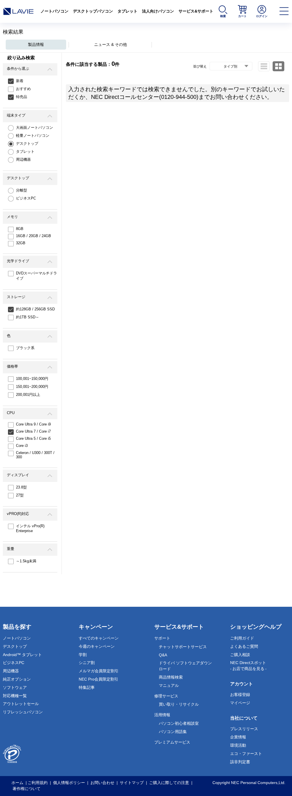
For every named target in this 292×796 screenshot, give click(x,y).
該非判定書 (240, 762)
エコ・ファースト (246, 753)
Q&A (163, 655)
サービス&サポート (196, 11)
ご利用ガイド (242, 638)
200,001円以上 (28, 394)
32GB (20, 243)
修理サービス (166, 696)
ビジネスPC (26, 198)
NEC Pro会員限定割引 (98, 679)
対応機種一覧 (15, 695)
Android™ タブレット (22, 654)
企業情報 (238, 737)
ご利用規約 (38, 782)
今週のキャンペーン (97, 646)
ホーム (17, 782)
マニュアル (169, 685)
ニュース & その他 (110, 44)
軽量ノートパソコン (32, 135)
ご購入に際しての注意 (169, 782)
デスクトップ (27, 143)
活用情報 (162, 714)
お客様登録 (240, 694)
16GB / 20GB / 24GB (33, 236)
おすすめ (23, 89)
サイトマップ (132, 782)
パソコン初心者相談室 (179, 723)
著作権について (26, 788)
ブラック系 (25, 348)
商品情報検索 (171, 677)
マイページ (240, 703)
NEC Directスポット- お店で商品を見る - (248, 665)
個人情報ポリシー (69, 782)
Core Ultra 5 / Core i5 (33, 438)
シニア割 (87, 662)
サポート (162, 638)
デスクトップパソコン (93, 11)
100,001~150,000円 (32, 378)
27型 (20, 495)
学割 (83, 654)
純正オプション (17, 679)
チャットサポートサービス (183, 646)
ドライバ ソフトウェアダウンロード (185, 666)
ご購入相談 (240, 654)
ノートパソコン (54, 11)
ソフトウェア (15, 687)
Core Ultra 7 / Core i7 (33, 431)
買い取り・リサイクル (179, 704)
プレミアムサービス (172, 742)
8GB (19, 229)
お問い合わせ (102, 782)
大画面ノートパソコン (34, 127)
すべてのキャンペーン (99, 638)
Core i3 (22, 445)
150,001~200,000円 (32, 386)
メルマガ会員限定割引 (99, 671)
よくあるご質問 (244, 646)
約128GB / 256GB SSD (35, 309)
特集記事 (87, 687)
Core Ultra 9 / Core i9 (33, 424)
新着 (19, 81)
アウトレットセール (21, 703)
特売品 (21, 97)
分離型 (21, 190)
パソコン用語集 (173, 731)
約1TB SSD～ (27, 317)
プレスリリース (244, 728)
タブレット (127, 11)
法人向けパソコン (158, 11)
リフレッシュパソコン (23, 712)
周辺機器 (23, 159)
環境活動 (238, 745)
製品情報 (36, 44)
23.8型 (21, 487)
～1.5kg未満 (26, 561)
